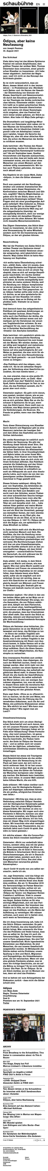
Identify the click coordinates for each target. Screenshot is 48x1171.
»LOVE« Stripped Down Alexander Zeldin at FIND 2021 (18, 1081)
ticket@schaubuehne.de (10, 1153)
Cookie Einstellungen (10, 1161)
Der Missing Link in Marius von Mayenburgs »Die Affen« (22, 1115)
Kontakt (5, 1157)
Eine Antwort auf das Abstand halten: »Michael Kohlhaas (21, 1107)
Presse (27, 1159)
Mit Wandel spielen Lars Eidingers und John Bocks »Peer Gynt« (21, 1125)
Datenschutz (7, 1165)
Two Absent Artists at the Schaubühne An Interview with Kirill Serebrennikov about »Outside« (22, 1091)
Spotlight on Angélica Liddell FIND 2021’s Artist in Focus (17, 1073)
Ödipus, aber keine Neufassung (18, 1100)
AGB (4, 1164)
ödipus (7, 988)
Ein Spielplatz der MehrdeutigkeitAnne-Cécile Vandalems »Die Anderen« (22, 1135)
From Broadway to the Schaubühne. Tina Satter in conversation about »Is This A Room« (23, 1055)
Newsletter (6, 1159)
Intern (27, 1157)
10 (44, 1140)
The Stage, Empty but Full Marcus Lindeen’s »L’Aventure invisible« (22, 1064)
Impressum (6, 1162)
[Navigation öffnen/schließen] (44, 4)
